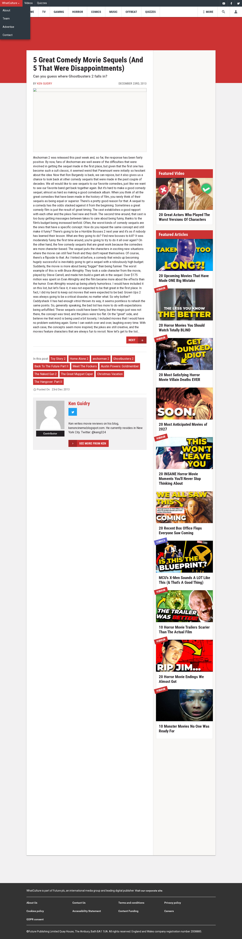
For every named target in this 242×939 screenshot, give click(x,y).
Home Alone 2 (79, 359)
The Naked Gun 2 (45, 374)
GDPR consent (35, 919)
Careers (169, 911)
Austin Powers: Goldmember (120, 366)
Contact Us (78, 902)
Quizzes (42, 3)
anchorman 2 (101, 359)
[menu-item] (31, 12)
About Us (31, 902)
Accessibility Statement (86, 911)
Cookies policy (35, 911)
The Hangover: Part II (48, 382)
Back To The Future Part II (51, 366)
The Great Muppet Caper (77, 374)
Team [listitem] (6, 18)
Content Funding (128, 911)
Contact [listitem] (7, 35)
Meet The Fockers (85, 366)
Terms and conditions (131, 902)
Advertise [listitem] (8, 27)
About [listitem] (6, 10)
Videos (28, 3)
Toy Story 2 (58, 359)
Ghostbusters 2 (123, 359)
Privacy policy (172, 902)
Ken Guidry (44, 83)
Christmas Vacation (110, 374)
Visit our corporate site (148, 890)
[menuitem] (11, 3)
